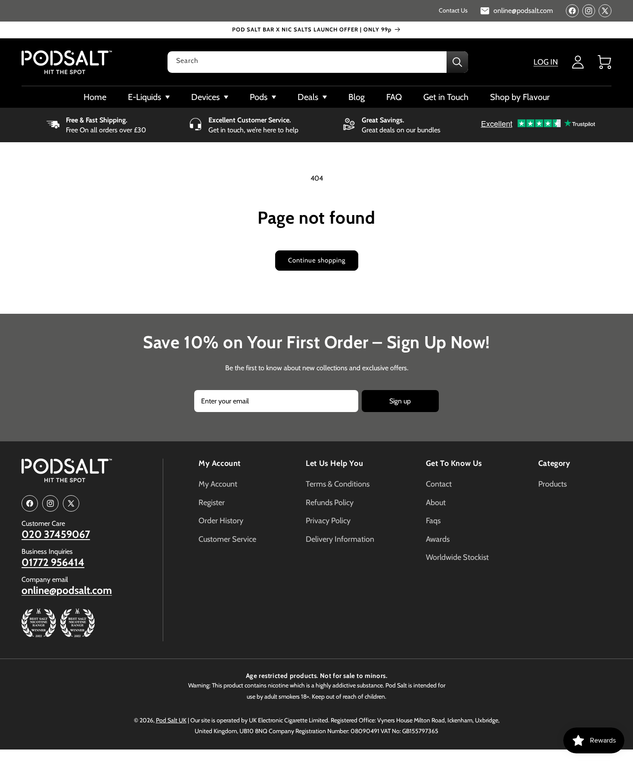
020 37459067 (56, 534)
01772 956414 (53, 562)
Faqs (433, 520)
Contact (439, 484)
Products (552, 484)
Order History (221, 520)
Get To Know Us (454, 463)
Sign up (400, 401)
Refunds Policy (330, 502)
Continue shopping (316, 260)
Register (212, 502)
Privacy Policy (328, 520)
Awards (438, 539)
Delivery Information (340, 539)
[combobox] (318, 62)
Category (554, 463)
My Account (220, 463)
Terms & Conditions (337, 484)
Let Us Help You (334, 463)
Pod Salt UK (171, 720)
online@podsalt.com (67, 590)
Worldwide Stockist (457, 557)
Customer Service (227, 539)
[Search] (457, 62)
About (436, 502)
